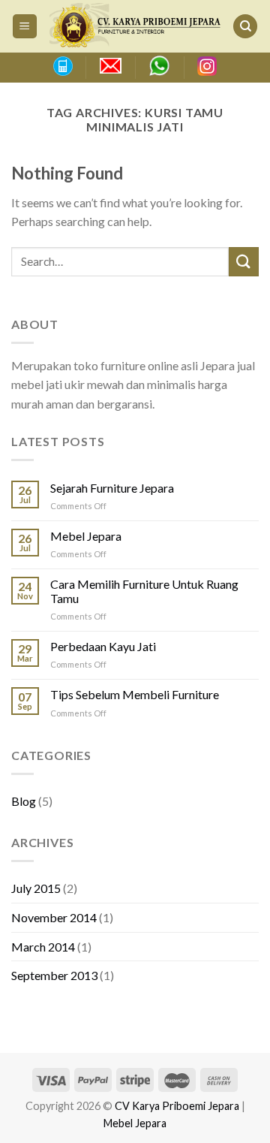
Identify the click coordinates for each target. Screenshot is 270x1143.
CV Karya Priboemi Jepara (177, 1105)
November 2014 (54, 917)
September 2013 (54, 975)
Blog (23, 801)
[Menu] (25, 26)
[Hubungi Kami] (62, 66)
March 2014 (43, 946)
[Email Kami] (110, 66)
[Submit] (244, 261)
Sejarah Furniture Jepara (112, 488)
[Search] (245, 26)
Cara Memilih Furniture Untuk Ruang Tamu (144, 591)
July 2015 (36, 888)
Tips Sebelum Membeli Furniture (134, 694)
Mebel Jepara (86, 536)
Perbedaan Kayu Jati (103, 646)
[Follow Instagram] (207, 66)
